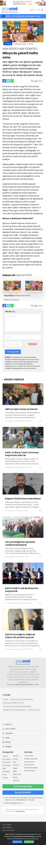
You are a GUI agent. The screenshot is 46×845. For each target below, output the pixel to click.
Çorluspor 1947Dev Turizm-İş (13, 703)
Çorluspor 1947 (33, 710)
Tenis (5, 699)
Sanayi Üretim (7, 762)
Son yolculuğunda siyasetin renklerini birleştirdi (20, 543)
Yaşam (8, 44)
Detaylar (16, 842)
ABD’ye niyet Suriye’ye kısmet (21, 409)
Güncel (5, 778)
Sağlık (15, 768)
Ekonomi (16, 765)
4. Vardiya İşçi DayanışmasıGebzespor (17, 706)
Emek (4, 774)
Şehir (4, 768)
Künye (8, 742)
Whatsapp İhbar (24, 786)
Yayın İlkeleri (6, 825)
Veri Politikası (7, 827)
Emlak (15, 777)
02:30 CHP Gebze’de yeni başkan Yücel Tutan (26, 16)
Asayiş (15, 759)
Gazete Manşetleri (30, 768)
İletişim (8, 746)
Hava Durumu (29, 762)
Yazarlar (9, 733)
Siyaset (15, 756)
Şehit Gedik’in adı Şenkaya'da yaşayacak (21, 590)
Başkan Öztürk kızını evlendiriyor (23, 498)
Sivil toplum (6, 759)
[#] (23, 662)
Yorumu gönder (13, 352)
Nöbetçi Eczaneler (30, 759)
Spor (14, 762)
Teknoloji (16, 780)
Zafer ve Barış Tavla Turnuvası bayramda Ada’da (22, 454)
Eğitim (15, 771)
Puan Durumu (29, 765)
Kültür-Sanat (18, 774)
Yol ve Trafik (28, 756)
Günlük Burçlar (29, 771)
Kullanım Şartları (8, 830)
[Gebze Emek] (9, 10)
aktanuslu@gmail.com (14, 803)
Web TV (8, 724)
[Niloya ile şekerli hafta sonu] (12, 290)
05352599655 (24, 792)
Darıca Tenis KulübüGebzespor (22, 699)
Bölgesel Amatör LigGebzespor (14, 710)
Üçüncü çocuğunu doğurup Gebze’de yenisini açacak (20, 636)
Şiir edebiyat (7, 771)
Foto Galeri (10, 729)
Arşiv (7, 737)
